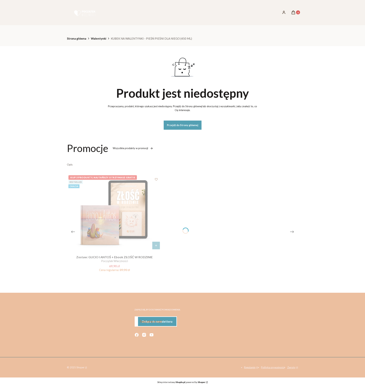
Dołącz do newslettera (157, 321)
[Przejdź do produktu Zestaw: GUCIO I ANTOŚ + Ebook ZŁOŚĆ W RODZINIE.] (114, 212)
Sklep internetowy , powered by (181, 382)
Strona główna (76, 38)
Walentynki (98, 38)
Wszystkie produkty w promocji (130, 148)
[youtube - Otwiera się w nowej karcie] (151, 335)
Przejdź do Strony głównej (182, 125)
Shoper (80, 367)
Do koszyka (156, 245)
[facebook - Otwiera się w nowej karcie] (136, 335)
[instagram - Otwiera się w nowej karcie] (144, 335)
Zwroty (291, 367)
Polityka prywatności (272, 367)
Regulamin (250, 367)
